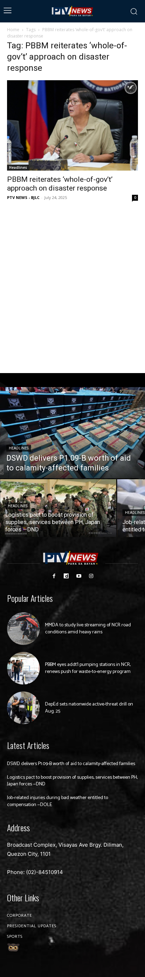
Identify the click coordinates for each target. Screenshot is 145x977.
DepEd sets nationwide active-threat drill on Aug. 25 (89, 707)
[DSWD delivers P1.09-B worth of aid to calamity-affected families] (72, 432)
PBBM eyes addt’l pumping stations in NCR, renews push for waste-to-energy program (88, 668)
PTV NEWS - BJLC (23, 197)
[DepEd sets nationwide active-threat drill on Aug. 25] (23, 708)
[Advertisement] (72, 287)
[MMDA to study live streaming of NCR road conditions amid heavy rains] (23, 628)
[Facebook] (54, 576)
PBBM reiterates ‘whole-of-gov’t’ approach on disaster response (60, 183)
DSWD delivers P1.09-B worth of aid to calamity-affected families (71, 764)
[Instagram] (91, 576)
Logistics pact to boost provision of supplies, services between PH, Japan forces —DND (72, 781)
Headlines (18, 167)
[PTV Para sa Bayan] (72, 11)
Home (13, 30)
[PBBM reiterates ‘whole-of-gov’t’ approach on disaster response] (72, 125)
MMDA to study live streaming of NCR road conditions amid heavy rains (88, 628)
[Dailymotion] (66, 576)
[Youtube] (78, 576)
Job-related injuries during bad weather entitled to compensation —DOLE (57, 801)
